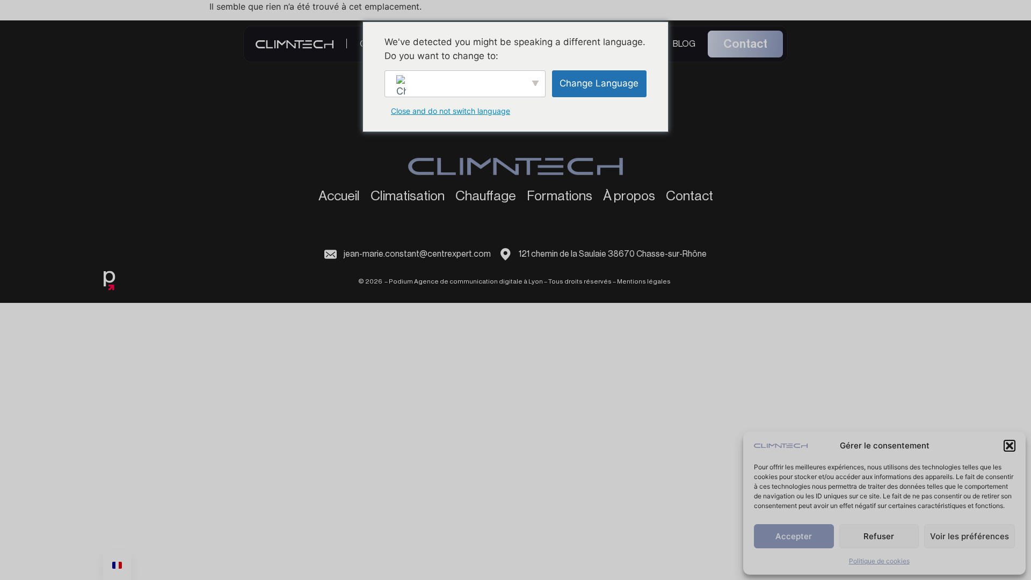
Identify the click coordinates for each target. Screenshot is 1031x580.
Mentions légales (644, 281)
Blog (684, 44)
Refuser (878, 536)
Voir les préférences (969, 536)
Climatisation (408, 196)
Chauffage (485, 196)
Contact (745, 44)
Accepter (793, 536)
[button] (1009, 445)
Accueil (339, 196)
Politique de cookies (879, 561)
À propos (629, 196)
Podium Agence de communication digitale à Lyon (466, 281)
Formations (559, 196)
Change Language (599, 83)
